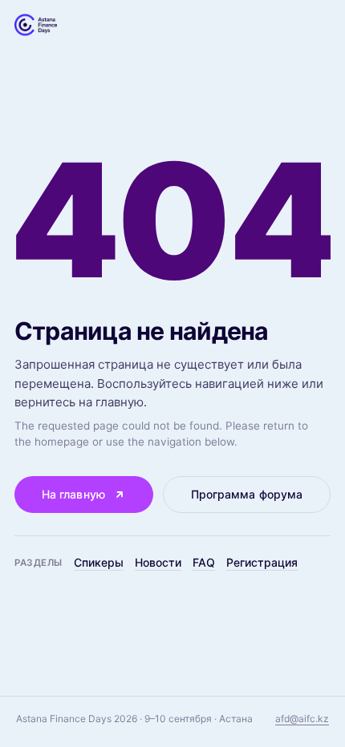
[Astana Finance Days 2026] (35, 25)
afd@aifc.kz (302, 719)
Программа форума (246, 494)
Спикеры (99, 562)
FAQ (204, 562)
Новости (158, 562)
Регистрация (262, 562)
